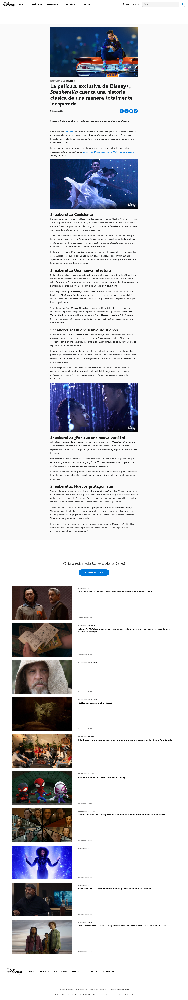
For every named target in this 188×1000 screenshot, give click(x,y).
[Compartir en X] (126, 111)
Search (182, 4)
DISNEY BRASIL (109, 971)
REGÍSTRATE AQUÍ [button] (94, 572)
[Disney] (9, 4)
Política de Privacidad (66, 989)
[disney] (14, 971)
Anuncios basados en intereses (119, 989)
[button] (133, 4)
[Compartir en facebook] (122, 111)
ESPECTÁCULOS (78, 971)
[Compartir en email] (131, 111)
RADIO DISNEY (60, 971)
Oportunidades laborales (98, 989)
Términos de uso (81, 989)
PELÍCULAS (44, 971)
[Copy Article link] (136, 111)
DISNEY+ (31, 971)
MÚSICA (94, 971)
